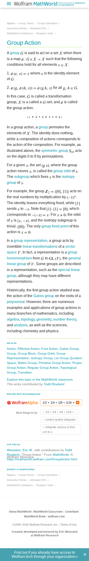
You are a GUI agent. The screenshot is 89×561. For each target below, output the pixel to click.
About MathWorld (20, 511)
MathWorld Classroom (48, 511)
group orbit (62, 171)
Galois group (43, 296)
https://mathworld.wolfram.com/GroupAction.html (42, 459)
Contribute (72, 511)
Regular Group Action (42, 367)
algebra (13, 319)
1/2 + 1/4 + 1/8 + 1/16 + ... (60, 412)
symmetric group (54, 151)
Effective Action (28, 348)
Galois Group (69, 348)
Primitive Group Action (55, 363)
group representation (30, 240)
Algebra (11, 23)
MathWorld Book (35, 516)
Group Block (27, 353)
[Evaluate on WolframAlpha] (78, 402)
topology (28, 319)
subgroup (21, 177)
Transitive (25, 372)
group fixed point (55, 226)
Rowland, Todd (44, 33)
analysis (20, 325)
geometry (44, 319)
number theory (64, 319)
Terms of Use (68, 524)
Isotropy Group (41, 358)
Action (11, 348)
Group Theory (26, 23)
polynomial (16, 302)
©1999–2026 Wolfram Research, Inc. (35, 524)
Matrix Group (27, 363)
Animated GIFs (38, 28)
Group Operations (48, 23)
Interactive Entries (17, 28)
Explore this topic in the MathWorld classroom (40, 379)
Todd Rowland (54, 384)
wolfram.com (56, 516)
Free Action (49, 348)
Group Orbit (46, 353)
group (14, 53)
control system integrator (60, 419)
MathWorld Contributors (20, 33)
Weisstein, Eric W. (20, 450)
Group (11, 353)
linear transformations (40, 246)
